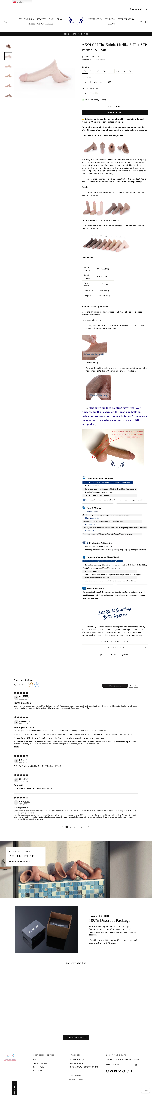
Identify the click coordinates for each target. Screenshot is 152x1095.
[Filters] (131, 686)
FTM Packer (26, 19)
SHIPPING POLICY (77, 1060)
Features (87, 78)
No (85, 82)
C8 (130, 71)
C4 (104, 71)
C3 (97, 71)
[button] (16, 1011)
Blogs (111, 24)
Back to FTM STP (77, 1037)
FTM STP (41, 19)
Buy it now (114, 112)
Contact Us (37, 1071)
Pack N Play (55, 19)
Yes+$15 (94, 93)
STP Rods (110, 19)
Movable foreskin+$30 (100, 82)
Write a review (115, 686)
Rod (110, 182)
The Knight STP (116, 135)
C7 (124, 71)
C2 (91, 71)
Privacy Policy (39, 1067)
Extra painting (91, 88)
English (20, 2)
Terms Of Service (40, 1063)
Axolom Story (126, 19)
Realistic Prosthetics (40, 24)
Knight (105, 182)
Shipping (85, 59)
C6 (117, 71)
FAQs (35, 1060)
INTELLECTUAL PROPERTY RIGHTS (84, 1067)
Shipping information (114, 642)
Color (85, 67)
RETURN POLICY (76, 1063)
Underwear (95, 19)
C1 (85, 71)
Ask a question (114, 647)
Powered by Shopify (76, 1079)
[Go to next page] (89, 827)
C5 (111, 71)
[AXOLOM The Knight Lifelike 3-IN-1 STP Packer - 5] (12, 1017)
